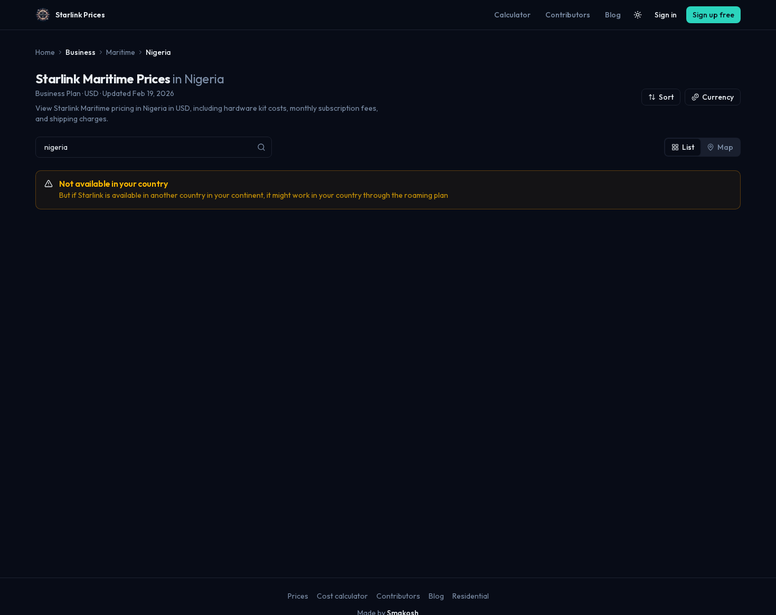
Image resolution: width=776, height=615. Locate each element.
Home (45, 52)
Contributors (567, 15)
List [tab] (688, 147)
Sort (666, 97)
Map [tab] (725, 147)
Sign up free (713, 15)
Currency (718, 97)
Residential (470, 596)
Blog (613, 15)
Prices (298, 596)
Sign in (666, 15)
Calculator (512, 15)
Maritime (120, 52)
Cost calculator (342, 596)
